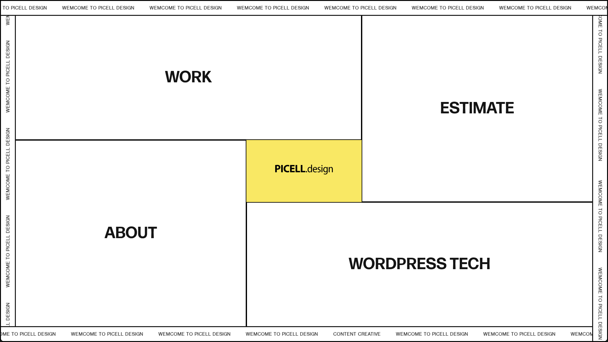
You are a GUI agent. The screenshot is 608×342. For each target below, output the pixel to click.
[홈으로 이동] (304, 171)
